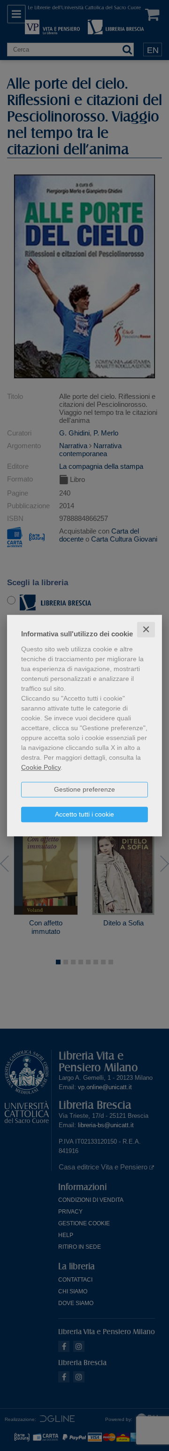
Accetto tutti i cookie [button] (84, 814)
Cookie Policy (41, 767)
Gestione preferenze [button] (84, 789)
